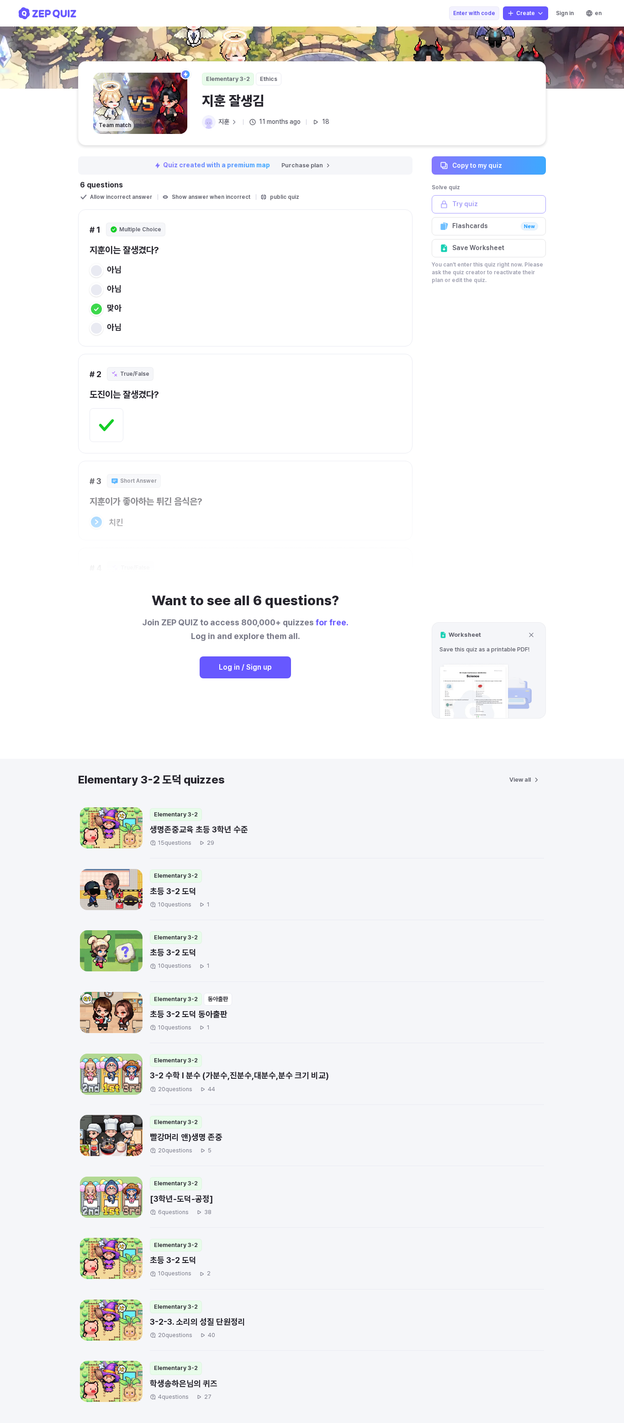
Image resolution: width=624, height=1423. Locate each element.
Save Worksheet (478, 247)
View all (520, 779)
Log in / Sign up (245, 667)
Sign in (565, 13)
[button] (489, 670)
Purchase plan (302, 165)
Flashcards (493, 225)
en (598, 13)
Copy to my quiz (477, 165)
